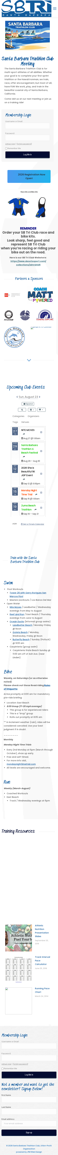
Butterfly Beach (21, 639)
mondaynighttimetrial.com (21, 764)
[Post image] (12, 295)
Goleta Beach (20, 632)
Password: (10, 133)
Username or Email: (14, 121)
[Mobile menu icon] (55, 8)
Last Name (6, 1107)
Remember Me (14, 148)
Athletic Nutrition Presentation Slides (42, 931)
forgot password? (24, 144)
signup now (10, 144)
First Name (6, 1095)
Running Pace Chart (42, 990)
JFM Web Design (34, 1152)
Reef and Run (17, 614)
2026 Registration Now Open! (31, 176)
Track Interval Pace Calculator (42, 961)
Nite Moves (15, 607)
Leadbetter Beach (22, 625)
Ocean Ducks (17, 621)
